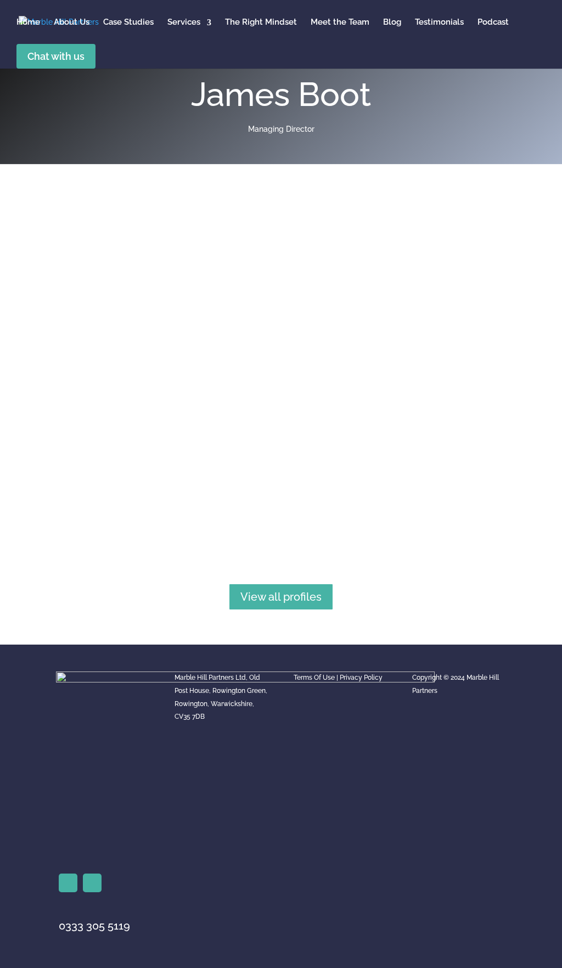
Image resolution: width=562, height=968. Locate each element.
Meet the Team (340, 22)
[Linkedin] (68, 883)
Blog (392, 22)
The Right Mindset (261, 22)
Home (28, 22)
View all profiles (281, 596)
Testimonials (439, 22)
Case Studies (128, 22)
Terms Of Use (314, 677)
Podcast (493, 22)
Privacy (351, 677)
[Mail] (92, 883)
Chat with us (56, 56)
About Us (71, 22)
